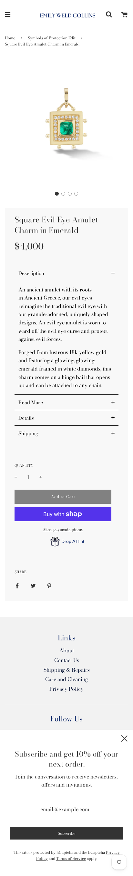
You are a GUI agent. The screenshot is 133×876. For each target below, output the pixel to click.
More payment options (63, 529)
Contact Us (66, 660)
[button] (57, 194)
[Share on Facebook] (17, 585)
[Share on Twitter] (33, 585)
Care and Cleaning (66, 679)
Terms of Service (71, 858)
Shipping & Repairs (67, 670)
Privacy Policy (66, 689)
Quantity (24, 465)
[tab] (66, 273)
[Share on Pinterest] (49, 585)
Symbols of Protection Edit (52, 38)
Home (10, 38)
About (66, 650)
